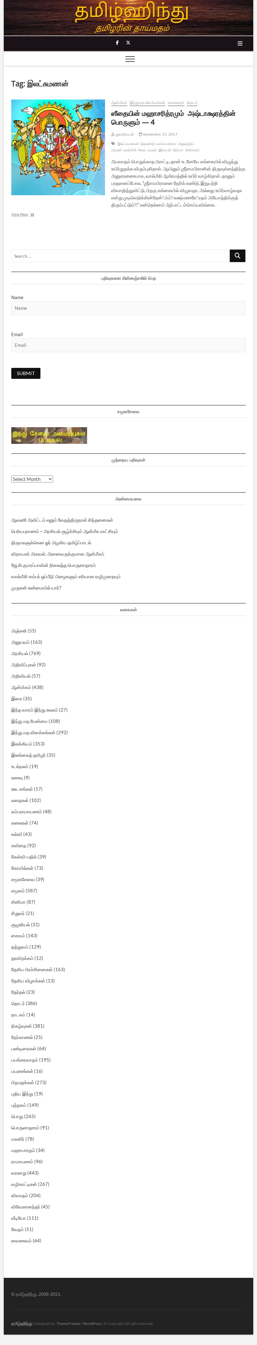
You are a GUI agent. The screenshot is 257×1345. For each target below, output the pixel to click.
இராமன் (165, 150)
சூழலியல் (20, 924)
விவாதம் (19, 1195)
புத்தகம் (18, 1105)
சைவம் (18, 935)
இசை (16, 698)
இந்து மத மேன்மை (29, 721)
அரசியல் (19, 653)
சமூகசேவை (23, 879)
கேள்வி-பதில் (24, 856)
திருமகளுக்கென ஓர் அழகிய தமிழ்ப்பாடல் (51, 542)
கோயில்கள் (22, 868)
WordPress (92, 1323)
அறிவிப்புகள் (23, 664)
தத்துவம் (20, 947)
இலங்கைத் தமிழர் (28, 755)
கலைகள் (20, 823)
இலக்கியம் (21, 743)
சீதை (142, 150)
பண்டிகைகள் (23, 1048)
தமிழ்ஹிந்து (21, 1323)
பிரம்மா (178, 150)
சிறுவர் (18, 913)
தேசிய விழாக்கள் (28, 980)
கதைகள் (20, 800)
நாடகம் (18, 1014)
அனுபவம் (20, 642)
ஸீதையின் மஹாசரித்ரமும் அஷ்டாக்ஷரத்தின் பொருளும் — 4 (173, 117)
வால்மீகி (129, 150)
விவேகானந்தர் (25, 1206)
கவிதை (18, 845)
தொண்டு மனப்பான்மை (158, 143)
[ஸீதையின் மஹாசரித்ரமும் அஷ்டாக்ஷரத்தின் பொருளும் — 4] (58, 147)
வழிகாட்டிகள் (24, 1184)
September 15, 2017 (159, 134)
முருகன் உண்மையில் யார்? (36, 587)
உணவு (17, 777)
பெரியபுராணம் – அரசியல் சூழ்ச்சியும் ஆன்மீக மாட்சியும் (64, 531)
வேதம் (17, 1229)
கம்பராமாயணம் (26, 811)
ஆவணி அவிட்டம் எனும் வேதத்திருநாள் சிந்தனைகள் (62, 520)
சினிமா (18, 902)
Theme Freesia (68, 1323)
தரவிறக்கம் (22, 958)
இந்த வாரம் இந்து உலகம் (34, 710)
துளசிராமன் (124, 134)
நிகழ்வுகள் (21, 1026)
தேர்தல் (18, 992)
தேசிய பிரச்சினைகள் (32, 969)
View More (32, 215)
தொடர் (192, 102)
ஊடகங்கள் (22, 789)
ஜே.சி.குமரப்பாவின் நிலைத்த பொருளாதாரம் (53, 565)
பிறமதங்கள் (22, 1082)
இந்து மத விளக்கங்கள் (147, 102)
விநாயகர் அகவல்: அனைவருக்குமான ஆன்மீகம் (57, 554)
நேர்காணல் (22, 1037)
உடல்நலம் (20, 766)
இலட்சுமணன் (128, 143)
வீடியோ (18, 1218)
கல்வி (16, 834)
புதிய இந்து (22, 1093)
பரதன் (152, 150)
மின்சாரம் (192, 150)
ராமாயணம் (22, 1161)
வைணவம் (176, 102)
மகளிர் (17, 1139)
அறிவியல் (21, 676)
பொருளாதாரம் (25, 1127)
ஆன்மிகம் (119, 102)
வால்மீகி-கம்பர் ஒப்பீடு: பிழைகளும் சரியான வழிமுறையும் (66, 576)
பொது (17, 1116)
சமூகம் (18, 890)
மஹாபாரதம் (23, 1150)
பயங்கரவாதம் (24, 1060)
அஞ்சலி (19, 630)
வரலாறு (18, 1173)
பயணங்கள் (22, 1071)
